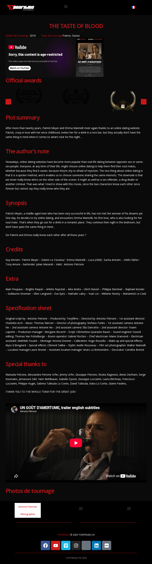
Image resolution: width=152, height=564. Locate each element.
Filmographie (28, 514)
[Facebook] (45, 545)
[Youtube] (55, 545)
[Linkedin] (96, 545)
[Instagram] (76, 545)
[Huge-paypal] (86, 545)
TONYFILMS (63, 534)
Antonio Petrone (27, 506)
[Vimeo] (65, 545)
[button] (66, 7)
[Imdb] (106, 545)
